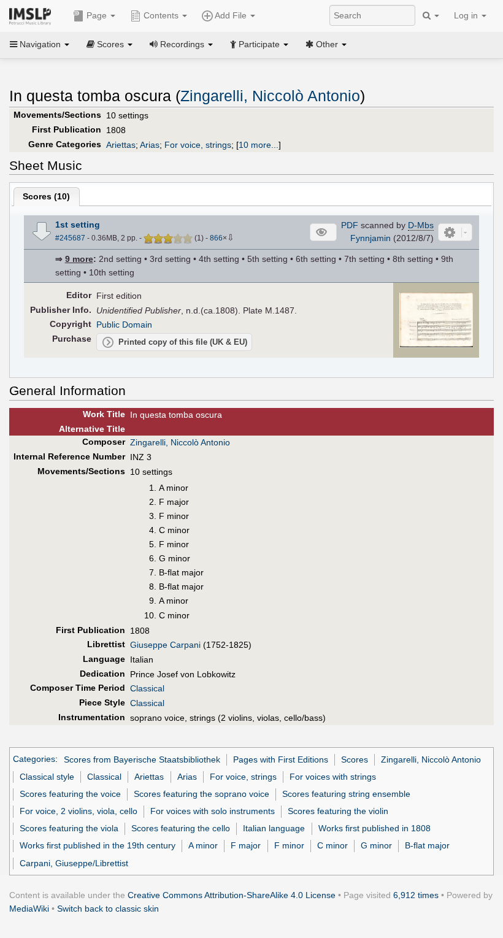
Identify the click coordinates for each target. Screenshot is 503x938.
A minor (203, 845)
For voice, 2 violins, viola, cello (78, 811)
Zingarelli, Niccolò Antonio (270, 96)
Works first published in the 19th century (97, 845)
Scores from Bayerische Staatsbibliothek (142, 759)
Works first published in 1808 (374, 828)
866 (216, 238)
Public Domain (124, 324)
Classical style (47, 777)
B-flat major (427, 845)
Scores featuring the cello (180, 828)
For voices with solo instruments (212, 811)
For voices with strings (333, 777)
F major (246, 845)
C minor (332, 845)
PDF (349, 225)
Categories (34, 759)
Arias (149, 145)
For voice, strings (197, 145)
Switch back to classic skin (108, 908)
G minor (376, 845)
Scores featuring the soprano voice (201, 794)
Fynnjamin (370, 238)
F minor (289, 845)
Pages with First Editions (280, 759)
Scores (354, 759)
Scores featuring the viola (69, 828)
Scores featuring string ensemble (346, 794)
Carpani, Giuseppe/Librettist (74, 863)
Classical (147, 688)
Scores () (46, 196)
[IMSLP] (33, 15)
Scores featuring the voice (70, 794)
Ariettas (121, 145)
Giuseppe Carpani (165, 645)
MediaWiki (29, 908)
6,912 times (416, 895)
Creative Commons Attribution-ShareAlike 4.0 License (232, 895)
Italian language (274, 828)
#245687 (70, 238)
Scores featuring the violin (338, 811)
